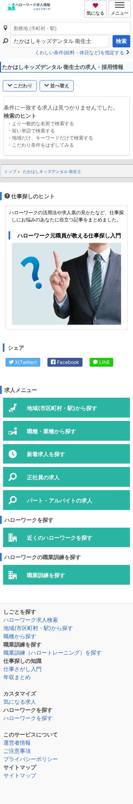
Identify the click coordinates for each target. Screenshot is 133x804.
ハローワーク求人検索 (30, 619)
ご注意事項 (17, 750)
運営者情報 (17, 742)
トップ (10, 171)
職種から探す (19, 636)
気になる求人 (19, 701)
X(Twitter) (25, 362)
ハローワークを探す (28, 718)
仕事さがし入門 (22, 669)
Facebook (67, 362)
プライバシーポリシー (30, 759)
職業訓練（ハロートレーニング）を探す (52, 652)
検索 (121, 41)
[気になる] (96, 4)
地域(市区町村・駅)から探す (38, 628)
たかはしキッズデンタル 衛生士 (52, 171)
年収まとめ (17, 677)
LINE (104, 362)
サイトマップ (19, 775)
